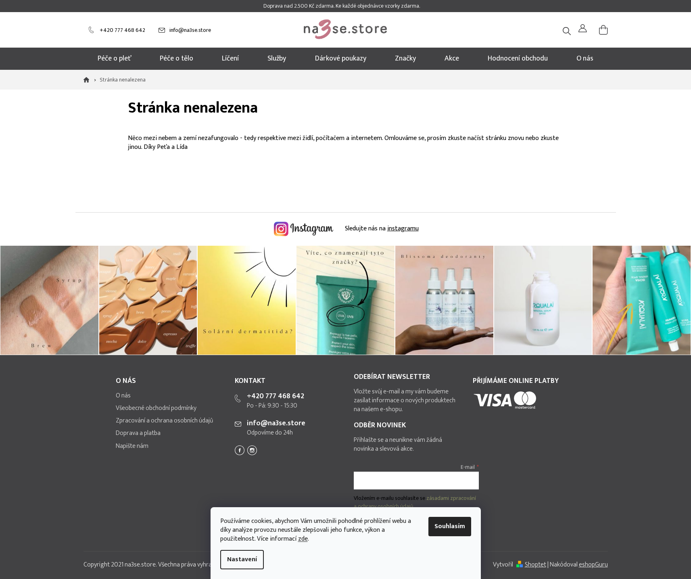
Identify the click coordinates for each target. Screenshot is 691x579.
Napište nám (132, 446)
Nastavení (242, 559)
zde (303, 538)
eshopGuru (593, 564)
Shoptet (535, 564)
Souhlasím (449, 526)
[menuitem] (115, 59)
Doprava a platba (138, 433)
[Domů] (89, 80)
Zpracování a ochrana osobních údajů (164, 420)
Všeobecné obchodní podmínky (156, 408)
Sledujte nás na (381, 228)
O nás (123, 395)
